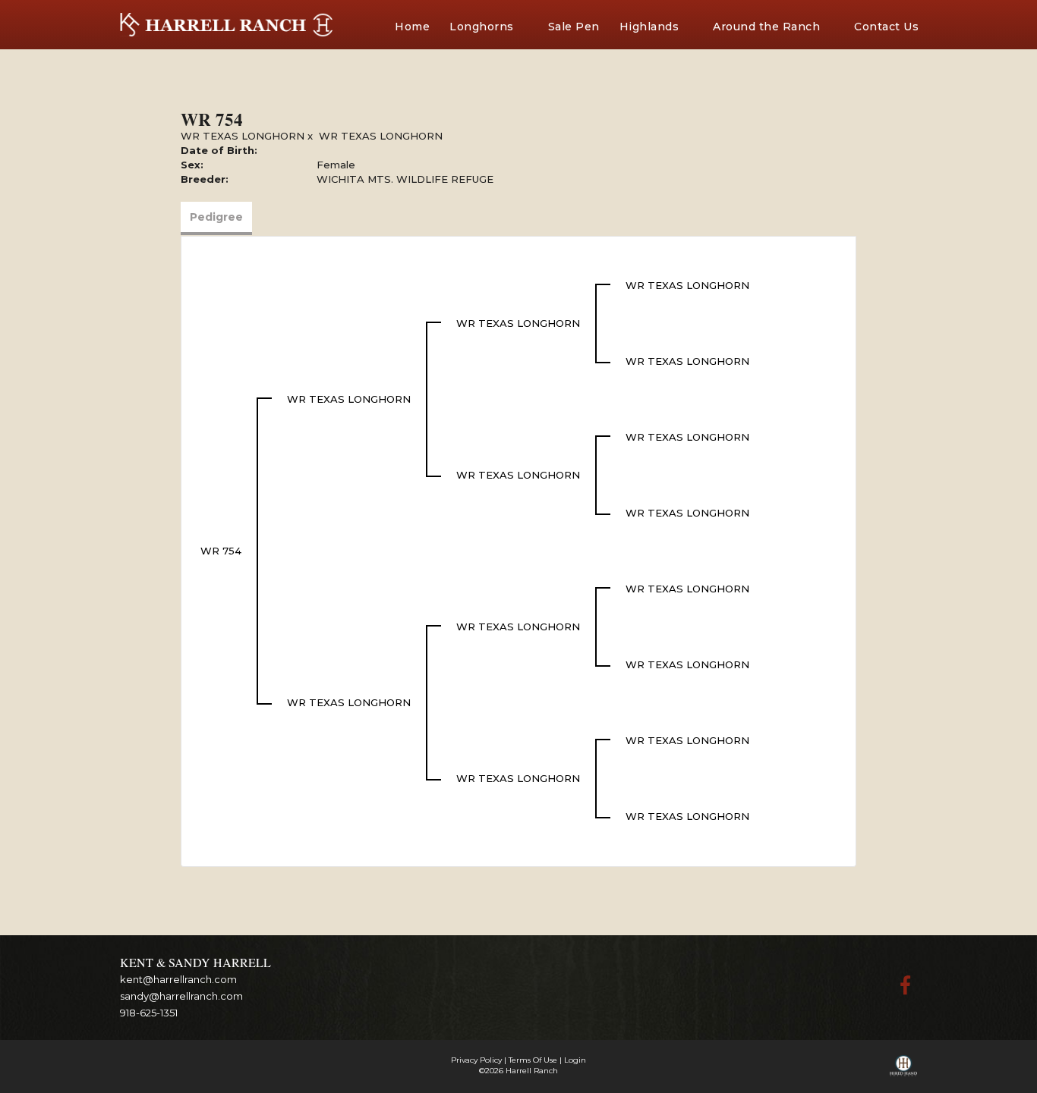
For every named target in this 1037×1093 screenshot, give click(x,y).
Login (575, 1060)
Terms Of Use (533, 1060)
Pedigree (216, 217)
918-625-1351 (149, 1013)
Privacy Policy (476, 1060)
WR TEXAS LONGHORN (242, 136)
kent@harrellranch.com (178, 979)
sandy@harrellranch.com (181, 996)
